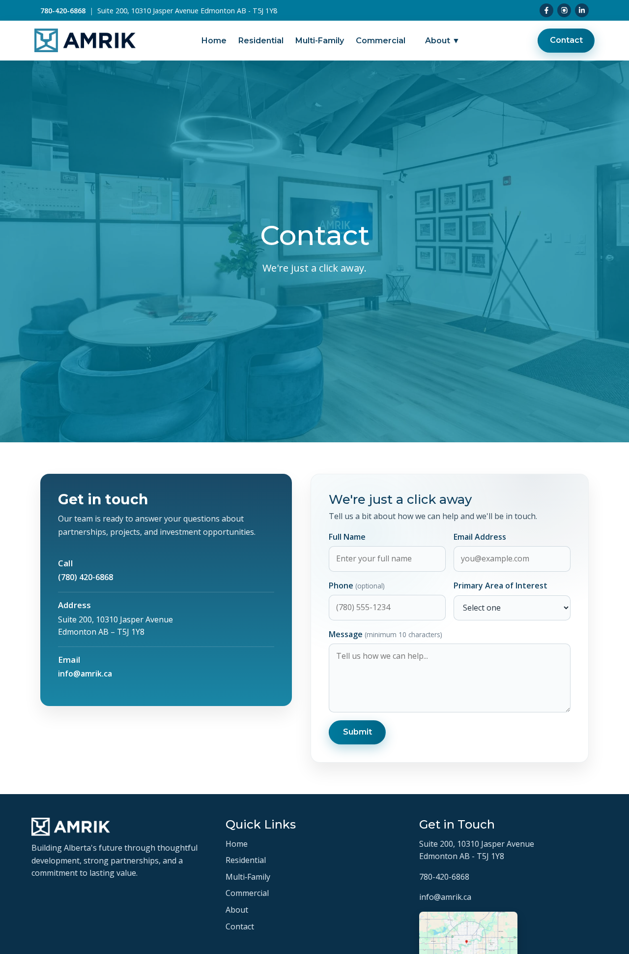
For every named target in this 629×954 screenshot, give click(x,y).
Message (385, 634)
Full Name (347, 536)
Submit (357, 732)
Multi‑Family (248, 876)
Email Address (480, 536)
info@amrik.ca (85, 673)
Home (214, 40)
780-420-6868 (63, 10)
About (442, 40)
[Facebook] (546, 10)
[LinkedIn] (582, 10)
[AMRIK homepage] (85, 41)
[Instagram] (564, 10)
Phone (357, 585)
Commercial (380, 40)
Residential (261, 40)
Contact (566, 40)
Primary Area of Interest (500, 585)
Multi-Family (319, 40)
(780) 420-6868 (85, 577)
